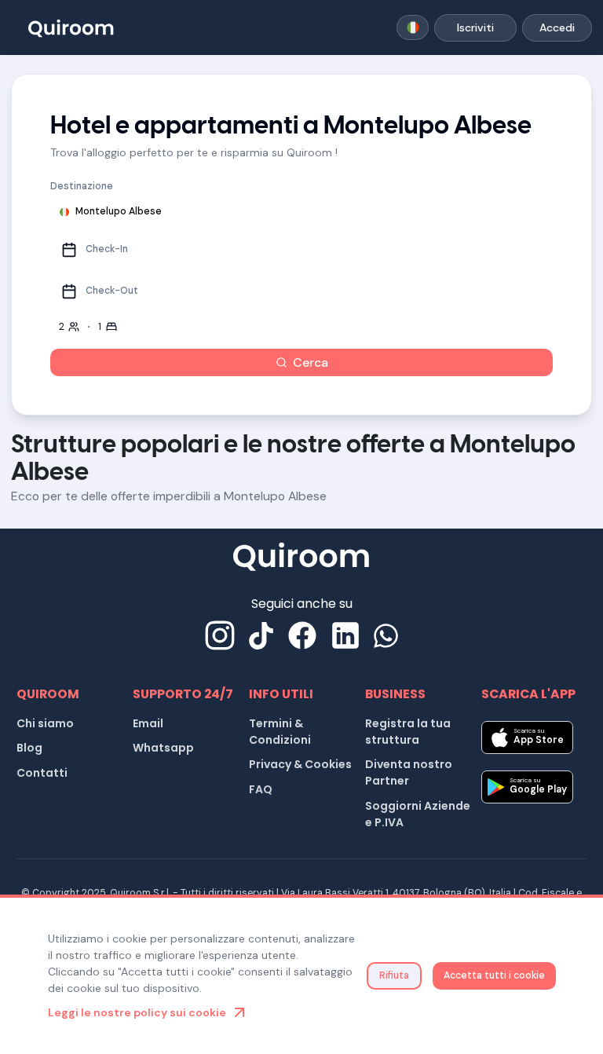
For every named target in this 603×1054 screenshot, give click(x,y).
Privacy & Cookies (300, 764)
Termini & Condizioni (280, 731)
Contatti (42, 773)
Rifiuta (394, 975)
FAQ (260, 789)
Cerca (310, 362)
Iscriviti (475, 27)
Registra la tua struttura (408, 731)
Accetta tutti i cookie (494, 975)
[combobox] (413, 27)
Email (148, 723)
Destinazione (81, 186)
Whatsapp (163, 748)
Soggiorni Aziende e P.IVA (417, 814)
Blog (29, 748)
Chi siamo (45, 723)
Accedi (557, 27)
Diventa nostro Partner (408, 772)
